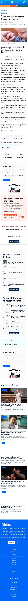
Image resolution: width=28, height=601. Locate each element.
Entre (20, 236)
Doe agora (13, 5)
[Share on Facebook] (14, 59)
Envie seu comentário (14, 241)
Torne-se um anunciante (14, 592)
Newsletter (14, 560)
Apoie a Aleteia (14, 585)
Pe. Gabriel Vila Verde (12, 24)
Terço (8, 147)
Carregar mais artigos (14, 289)
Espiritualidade (4, 10)
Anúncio (14, 568)
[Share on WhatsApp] (23, 59)
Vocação (4, 416)
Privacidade (14, 596)
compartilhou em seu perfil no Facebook (13, 71)
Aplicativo (14, 562)
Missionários (4, 145)
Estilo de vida (14, 551)
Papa (4, 443)
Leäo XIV (4, 390)
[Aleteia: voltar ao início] (14, 2)
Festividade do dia (10, 344)
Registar (5, 5)
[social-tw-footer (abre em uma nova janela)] (15, 578)
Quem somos (14, 587)
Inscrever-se (6, 179)
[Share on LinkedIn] (16, 59)
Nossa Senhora (13, 145)
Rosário (3, 147)
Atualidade (14, 549)
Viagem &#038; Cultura (14, 554)
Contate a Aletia (14, 594)
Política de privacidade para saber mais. (13, 176)
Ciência (4, 492)
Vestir (14, 566)
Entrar (18, 542)
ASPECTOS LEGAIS (14, 589)
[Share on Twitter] (19, 59)
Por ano (14, 573)
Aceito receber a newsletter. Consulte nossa (13, 176)
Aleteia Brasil (4, 24)
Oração (22, 5)
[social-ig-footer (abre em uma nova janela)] (17, 578)
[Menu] (5, 2)
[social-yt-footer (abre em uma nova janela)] (10, 578)
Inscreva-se (14, 564)
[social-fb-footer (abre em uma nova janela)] (12, 578)
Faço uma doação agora (9, 215)
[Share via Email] (21, 59)
